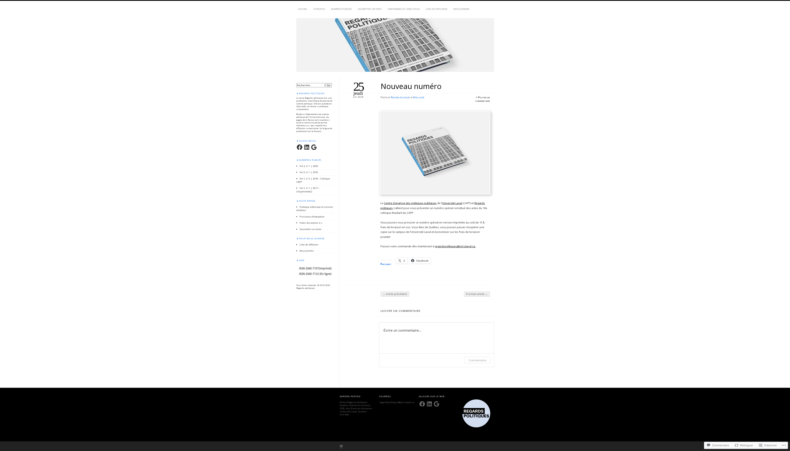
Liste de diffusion (436, 8)
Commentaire (477, 360)
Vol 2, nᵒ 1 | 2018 (309, 172)
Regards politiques (400, 97)
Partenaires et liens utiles (404, 8)
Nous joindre (461, 8)
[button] (476, 413)
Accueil (302, 8)
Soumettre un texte (370, 8)
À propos (319, 8)
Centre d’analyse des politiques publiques (410, 203)
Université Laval (452, 203)
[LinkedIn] (306, 147)
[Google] (314, 147)
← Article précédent (395, 294)
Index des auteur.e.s (311, 222)
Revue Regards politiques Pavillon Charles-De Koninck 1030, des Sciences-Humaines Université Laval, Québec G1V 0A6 (356, 408)
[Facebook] (299, 147)
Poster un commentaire (482, 99)
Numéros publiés (341, 8)
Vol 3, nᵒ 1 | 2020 (309, 166)
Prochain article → (477, 294)
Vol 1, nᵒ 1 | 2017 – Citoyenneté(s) (307, 189)
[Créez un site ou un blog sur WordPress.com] (341, 446)
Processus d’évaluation (312, 216)
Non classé (418, 97)
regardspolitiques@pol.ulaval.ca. (455, 246)
